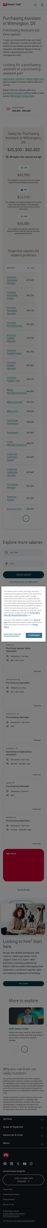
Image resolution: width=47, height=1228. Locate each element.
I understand (34, 635)
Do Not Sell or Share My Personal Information (12, 635)
